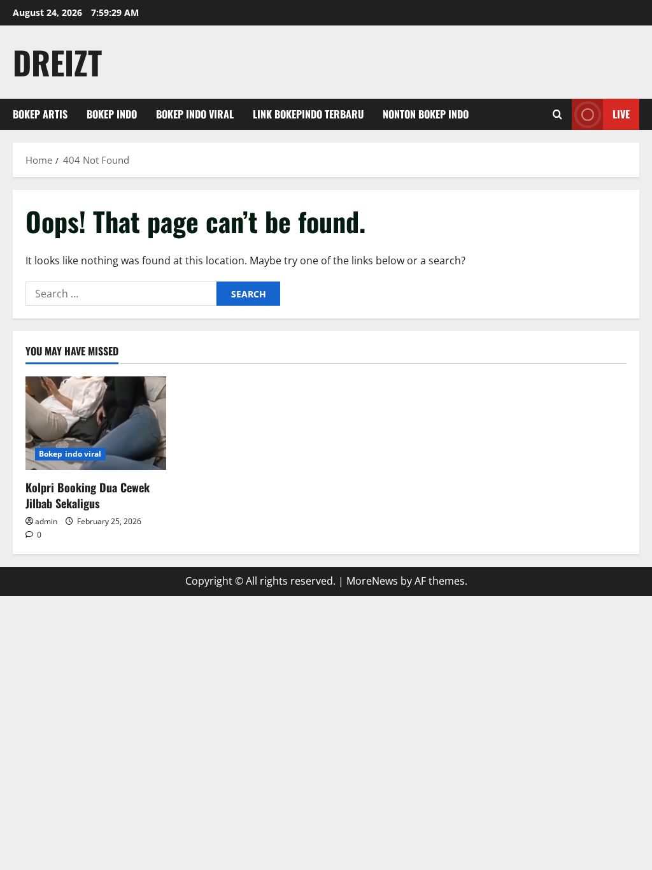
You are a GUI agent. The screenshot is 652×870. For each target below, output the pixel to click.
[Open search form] (557, 114)
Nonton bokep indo (426, 114)
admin (46, 521)
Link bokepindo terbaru (308, 114)
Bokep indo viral (195, 114)
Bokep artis (40, 114)
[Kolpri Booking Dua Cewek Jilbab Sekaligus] (95, 423)
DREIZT (57, 61)
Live (621, 114)
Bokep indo (112, 114)
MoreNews (372, 581)
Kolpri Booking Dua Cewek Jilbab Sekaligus (87, 495)
